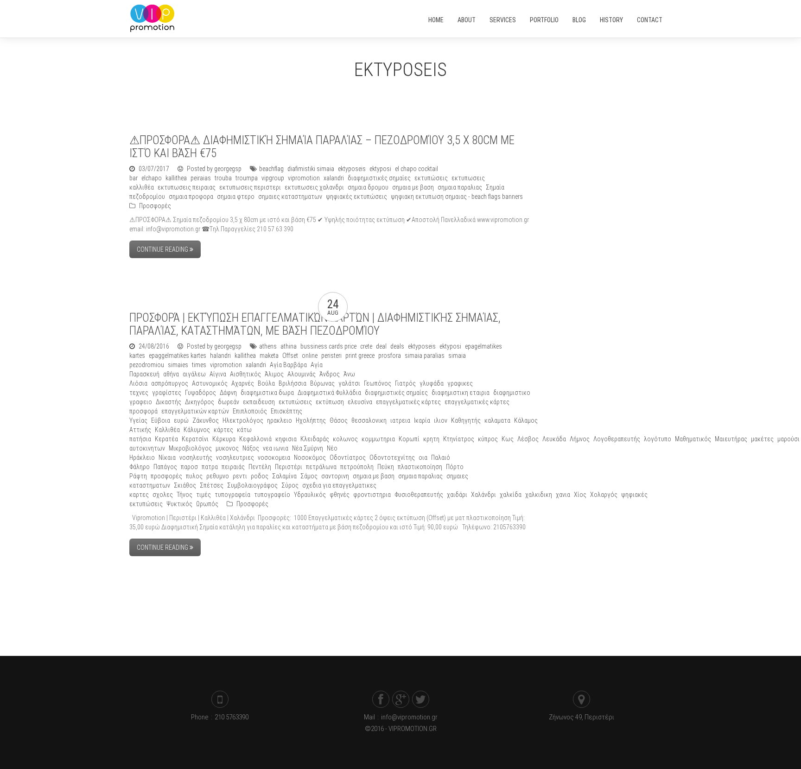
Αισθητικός (245, 374)
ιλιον (440, 420)
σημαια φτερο (235, 196)
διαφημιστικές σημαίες (379, 178)
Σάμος (309, 476)
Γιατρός (405, 383)
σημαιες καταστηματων (290, 196)
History (611, 20)
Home (436, 20)
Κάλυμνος (197, 429)
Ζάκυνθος (205, 420)
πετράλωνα (321, 466)
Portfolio (544, 20)
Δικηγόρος (199, 402)
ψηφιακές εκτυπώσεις (356, 196)
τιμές (203, 494)
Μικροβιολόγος (190, 448)
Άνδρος (329, 374)
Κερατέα (166, 439)
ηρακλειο (279, 420)
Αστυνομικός (210, 383)
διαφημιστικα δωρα (267, 392)
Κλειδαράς (314, 439)
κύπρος (488, 439)
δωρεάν (228, 402)
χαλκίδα (510, 494)
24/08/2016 (154, 346)
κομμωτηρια (378, 439)
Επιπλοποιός (250, 411)
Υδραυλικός (310, 494)
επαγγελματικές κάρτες (408, 402)
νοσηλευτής (195, 457)
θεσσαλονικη (369, 420)
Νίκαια (167, 457)
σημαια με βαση (413, 187)
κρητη (431, 439)
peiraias (201, 178)
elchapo (151, 178)
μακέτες (762, 439)
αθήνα (171, 374)
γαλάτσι (349, 383)
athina (288, 346)
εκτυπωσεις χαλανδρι (314, 187)
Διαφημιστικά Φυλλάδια (329, 392)
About (467, 20)
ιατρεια (400, 420)
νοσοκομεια (274, 457)
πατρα (210, 466)
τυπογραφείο (272, 494)
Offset (290, 355)
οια (423, 457)
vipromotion (304, 178)
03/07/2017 (154, 168)
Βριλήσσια (292, 383)
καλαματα (497, 420)
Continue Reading (163, 249)
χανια (563, 494)
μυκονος (227, 448)
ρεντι (240, 476)
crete (366, 346)
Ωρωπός (207, 504)
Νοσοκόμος (310, 457)
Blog (579, 20)
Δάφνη (228, 392)
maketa (269, 355)
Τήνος (184, 494)
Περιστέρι (288, 466)
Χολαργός (603, 494)
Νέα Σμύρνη (307, 448)
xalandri (334, 178)
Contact (649, 20)
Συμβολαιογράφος (252, 485)
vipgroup (272, 178)
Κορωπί (409, 439)
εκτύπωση (330, 402)
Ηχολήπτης (311, 420)
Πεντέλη (259, 466)
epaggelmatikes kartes (177, 355)
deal (381, 346)
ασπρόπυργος (169, 383)
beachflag (271, 168)
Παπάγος (165, 466)
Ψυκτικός (179, 504)
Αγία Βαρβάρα (288, 365)
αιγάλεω (194, 374)
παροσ (189, 466)
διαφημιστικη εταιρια (461, 392)
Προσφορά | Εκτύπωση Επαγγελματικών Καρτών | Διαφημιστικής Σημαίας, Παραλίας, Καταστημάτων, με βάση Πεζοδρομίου (315, 324)
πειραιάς (233, 466)
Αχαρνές (242, 383)
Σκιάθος (185, 485)
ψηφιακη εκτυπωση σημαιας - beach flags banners (457, 196)
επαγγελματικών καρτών (195, 411)
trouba (223, 178)
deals (397, 346)
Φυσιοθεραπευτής (418, 494)
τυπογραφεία (232, 494)
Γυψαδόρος (200, 392)
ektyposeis (352, 168)
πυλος (194, 476)
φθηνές (340, 494)
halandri (220, 355)
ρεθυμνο (217, 476)
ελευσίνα (360, 402)
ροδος (259, 476)
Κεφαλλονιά (255, 439)
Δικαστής (168, 402)
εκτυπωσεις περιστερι (250, 187)
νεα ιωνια (275, 448)
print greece (360, 355)
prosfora (389, 355)
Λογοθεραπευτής (616, 439)
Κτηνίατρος (458, 439)
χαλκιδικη (538, 494)
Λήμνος (580, 439)
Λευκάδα (554, 439)
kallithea (176, 178)
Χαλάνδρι (483, 494)
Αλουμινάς (301, 374)
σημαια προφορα (191, 196)
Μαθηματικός (693, 439)
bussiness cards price (328, 346)
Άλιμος (274, 374)
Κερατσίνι (195, 439)
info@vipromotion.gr (409, 717)
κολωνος (345, 439)
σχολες (163, 494)
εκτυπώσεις (431, 178)
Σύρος (290, 485)
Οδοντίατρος (348, 457)
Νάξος (250, 448)
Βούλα (266, 383)
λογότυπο (657, 439)
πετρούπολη (357, 466)
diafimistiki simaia (310, 168)
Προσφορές (155, 206)
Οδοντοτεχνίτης (392, 457)
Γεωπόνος (377, 383)
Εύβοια (160, 420)
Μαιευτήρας (731, 439)
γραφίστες (166, 392)
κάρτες (223, 429)
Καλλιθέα (167, 429)
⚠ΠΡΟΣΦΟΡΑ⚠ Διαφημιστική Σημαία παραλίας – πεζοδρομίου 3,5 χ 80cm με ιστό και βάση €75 (322, 146)
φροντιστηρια (372, 494)
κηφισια (286, 439)
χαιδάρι (457, 494)
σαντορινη (335, 476)
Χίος (580, 494)
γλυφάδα (432, 383)
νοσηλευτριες (235, 457)
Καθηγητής (466, 420)
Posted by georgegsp (213, 168)
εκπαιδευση (259, 402)
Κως (508, 439)
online (310, 355)
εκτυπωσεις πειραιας (187, 187)
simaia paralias (425, 355)
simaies (178, 365)
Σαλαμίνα (284, 476)
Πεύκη (385, 466)
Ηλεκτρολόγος (242, 420)
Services (503, 20)
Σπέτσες (211, 485)
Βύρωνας (322, 383)
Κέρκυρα (223, 439)
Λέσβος (528, 439)
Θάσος (339, 420)
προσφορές (166, 476)
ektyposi (380, 168)
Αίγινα (218, 374)
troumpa (246, 178)
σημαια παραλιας (460, 187)
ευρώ (181, 420)
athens (268, 346)
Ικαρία (422, 420)
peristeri (331, 355)
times (199, 365)
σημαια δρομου (368, 187)
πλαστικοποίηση (420, 466)
